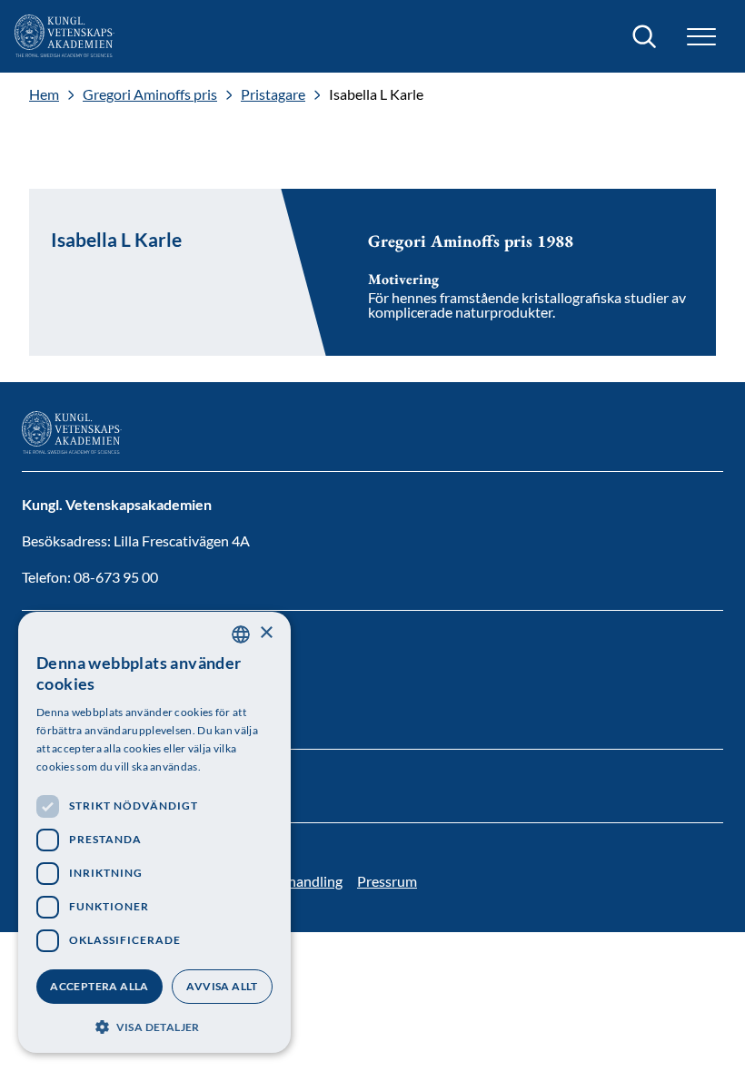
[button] (154, 1025)
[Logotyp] (64, 36)
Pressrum (387, 880)
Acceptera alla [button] (99, 986)
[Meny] (701, 36)
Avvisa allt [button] (221, 986)
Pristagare (273, 94)
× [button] (266, 633)
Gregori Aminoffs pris (150, 94)
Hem (44, 94)
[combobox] (241, 634)
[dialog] (154, 832)
